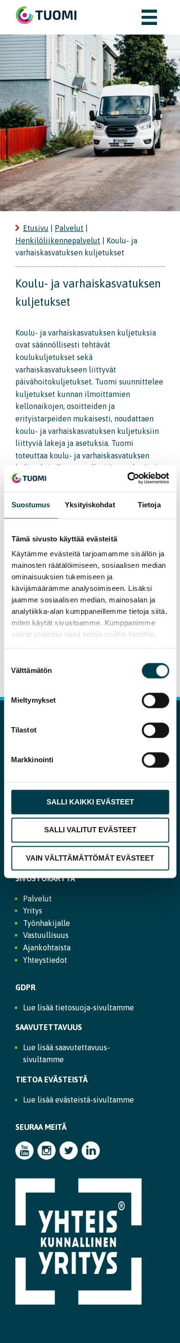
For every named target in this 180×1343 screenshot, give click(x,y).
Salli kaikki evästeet (90, 802)
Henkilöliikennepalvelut (57, 240)
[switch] (155, 700)
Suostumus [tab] (31, 505)
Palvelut (69, 228)
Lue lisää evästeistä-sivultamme (78, 1099)
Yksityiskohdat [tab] (90, 505)
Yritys (32, 910)
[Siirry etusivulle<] (46, 28)
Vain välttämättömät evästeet (90, 858)
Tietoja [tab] (149, 505)
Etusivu (35, 228)
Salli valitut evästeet (90, 830)
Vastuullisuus (46, 935)
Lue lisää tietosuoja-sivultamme (78, 1007)
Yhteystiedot (45, 960)
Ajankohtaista (47, 947)
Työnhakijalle (46, 923)
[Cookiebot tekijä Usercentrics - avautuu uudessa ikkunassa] (128, 478)
